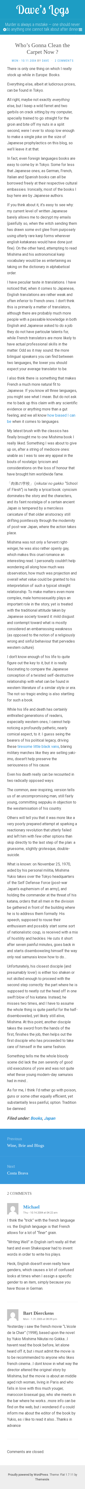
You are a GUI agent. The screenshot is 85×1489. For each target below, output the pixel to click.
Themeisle (42, 1479)
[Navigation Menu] (80, 30)
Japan (49, 1118)
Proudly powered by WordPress (28, 1474)
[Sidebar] (4, 30)
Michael (31, 1206)
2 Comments (64, 60)
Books (36, 1118)
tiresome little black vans (38, 746)
